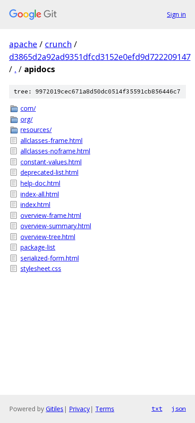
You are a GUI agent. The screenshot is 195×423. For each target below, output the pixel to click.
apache (23, 44)
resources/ (36, 129)
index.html (35, 204)
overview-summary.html (55, 225)
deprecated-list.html (49, 172)
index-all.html (39, 194)
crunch (58, 44)
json (178, 408)
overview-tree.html (47, 236)
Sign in (176, 14)
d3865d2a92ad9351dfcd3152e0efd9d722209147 (99, 56)
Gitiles (54, 408)
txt (156, 408)
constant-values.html (51, 161)
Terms (104, 408)
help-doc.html (40, 183)
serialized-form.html (49, 258)
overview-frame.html (50, 215)
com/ (28, 108)
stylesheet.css (40, 268)
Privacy (79, 408)
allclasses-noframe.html (55, 151)
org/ (26, 119)
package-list (37, 247)
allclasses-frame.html (51, 140)
